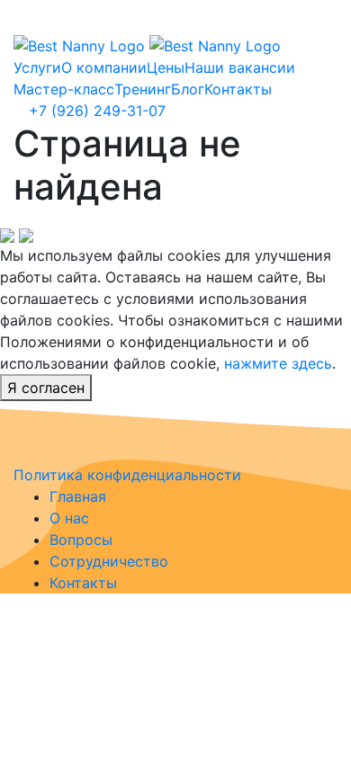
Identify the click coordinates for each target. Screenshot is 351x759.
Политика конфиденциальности (127, 475)
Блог (187, 89)
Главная (78, 496)
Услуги (37, 67)
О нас (69, 518)
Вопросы (81, 540)
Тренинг (142, 89)
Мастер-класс (64, 89)
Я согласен (46, 388)
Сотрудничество (109, 561)
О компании (104, 67)
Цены (165, 67)
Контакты (238, 89)
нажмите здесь (278, 363)
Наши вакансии (239, 67)
